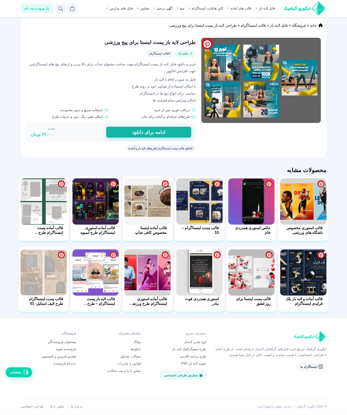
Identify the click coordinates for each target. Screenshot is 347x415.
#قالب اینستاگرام (159, 53)
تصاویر (144, 8)
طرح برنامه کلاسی (193, 356)
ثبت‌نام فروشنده (65, 363)
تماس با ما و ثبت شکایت (124, 371)
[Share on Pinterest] (321, 183)
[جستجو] (60, 8)
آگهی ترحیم (165, 8)
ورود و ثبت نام (34, 8)
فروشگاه (299, 25)
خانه (313, 25)
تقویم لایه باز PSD (193, 363)
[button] (261, 80)
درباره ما (76, 406)
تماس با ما (57, 406)
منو (182, 8)
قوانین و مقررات (129, 363)
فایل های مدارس (121, 8)
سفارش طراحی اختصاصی (181, 375)
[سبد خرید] (72, 8)
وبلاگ (137, 342)
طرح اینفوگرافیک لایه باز (189, 349)
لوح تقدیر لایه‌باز (195, 342)
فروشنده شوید (66, 349)
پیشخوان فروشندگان (62, 342)
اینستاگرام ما (308, 367)
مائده (185, 53)
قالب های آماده (241, 8)
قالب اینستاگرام (253, 25)
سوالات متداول (130, 356)
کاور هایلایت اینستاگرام (207, 8)
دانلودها (136, 349)
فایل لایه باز (267, 8)
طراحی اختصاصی (32, 406)
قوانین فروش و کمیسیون (58, 356)
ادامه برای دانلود (148, 132)
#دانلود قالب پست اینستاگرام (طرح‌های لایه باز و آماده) (160, 148)
